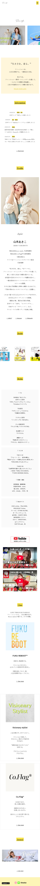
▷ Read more (20, 151)
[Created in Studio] (6, 883)
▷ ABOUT (9, 318)
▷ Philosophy (29, 318)
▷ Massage (19, 318)
